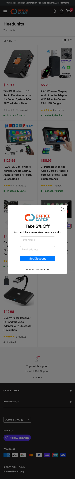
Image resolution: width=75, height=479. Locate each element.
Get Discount (37, 258)
